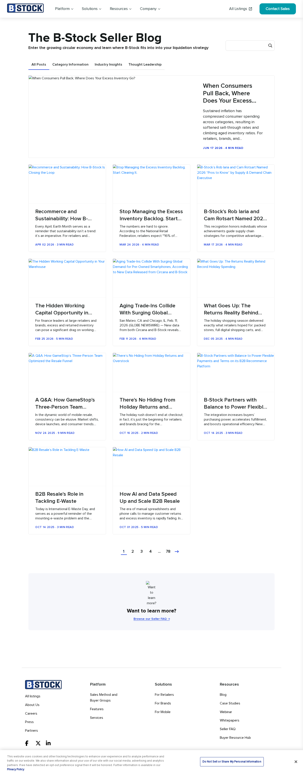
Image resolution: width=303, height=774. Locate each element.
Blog (223, 694)
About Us (32, 705)
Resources (119, 9)
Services (96, 717)
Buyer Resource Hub (235, 737)
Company (148, 9)
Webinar (226, 712)
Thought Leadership (144, 64)
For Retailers (164, 694)
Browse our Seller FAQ (150, 618)
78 (168, 552)
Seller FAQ (228, 729)
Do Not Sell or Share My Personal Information (232, 761)
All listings (32, 696)
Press (29, 722)
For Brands (163, 703)
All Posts (38, 64)
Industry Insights (108, 64)
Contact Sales (278, 9)
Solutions (90, 9)
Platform (62, 9)
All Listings (238, 9)
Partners (31, 730)
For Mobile (163, 712)
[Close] (296, 761)
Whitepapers (229, 720)
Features (97, 709)
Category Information (70, 64)
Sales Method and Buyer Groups (103, 697)
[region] (151, 762)
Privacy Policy (15, 769)
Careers (31, 713)
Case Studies (230, 703)
